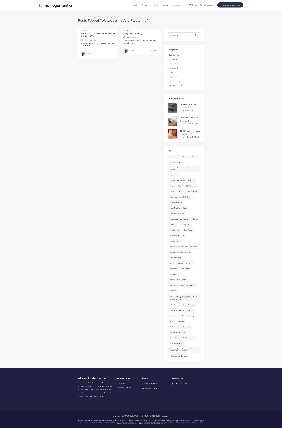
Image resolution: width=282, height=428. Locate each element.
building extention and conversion (182, 180)
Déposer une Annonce (231, 5)
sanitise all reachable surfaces (181, 310)
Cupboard (173, 225)
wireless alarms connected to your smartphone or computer (182, 350)
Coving (195, 219)
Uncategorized (174, 85)
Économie (172, 64)
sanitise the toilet (176, 316)
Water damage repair (177, 332)
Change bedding (191, 191)
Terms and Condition (124, 387)
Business (84, 30)
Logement (172, 77)
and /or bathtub (175, 162)
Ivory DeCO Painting (132, 33)
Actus (165, 5)
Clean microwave (176, 202)
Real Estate (173, 81)
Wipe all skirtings (176, 343)
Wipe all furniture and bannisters (182, 338)
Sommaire (81, 17)
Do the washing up (177, 236)
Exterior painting (175, 258)
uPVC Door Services (177, 321)
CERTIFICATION (175, 191)
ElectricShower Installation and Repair (183, 247)
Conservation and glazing (179, 219)
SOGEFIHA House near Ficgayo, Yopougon (189, 132)
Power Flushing (188, 305)
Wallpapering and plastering (180, 327)
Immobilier (172, 68)
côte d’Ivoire (186, 225)
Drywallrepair (174, 241)
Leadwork (173, 291)
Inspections (186, 269)
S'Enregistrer (209, 5)
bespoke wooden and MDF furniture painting (183, 168)
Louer (156, 5)
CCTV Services (191, 186)
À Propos (177, 5)
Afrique (194, 157)
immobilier (173, 269)
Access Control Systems (178, 157)
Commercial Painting (177, 214)
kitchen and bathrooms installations (182, 285)
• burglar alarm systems (178, 356)
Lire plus (111, 53)
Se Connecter (197, 5)
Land (171, 72)
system (88, 53)
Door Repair (188, 230)
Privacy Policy (122, 383)
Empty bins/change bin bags (180, 252)
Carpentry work (175, 186)
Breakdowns (174, 175)
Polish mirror (174, 305)
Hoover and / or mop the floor (181, 263)
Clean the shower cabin (178, 208)
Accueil (134, 5)
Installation (173, 274)
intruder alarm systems (178, 280)
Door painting (174, 230)
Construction (173, 59)
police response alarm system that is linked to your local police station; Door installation (183, 297)
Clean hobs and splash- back (180, 197)
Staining (191, 316)
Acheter (145, 5)
